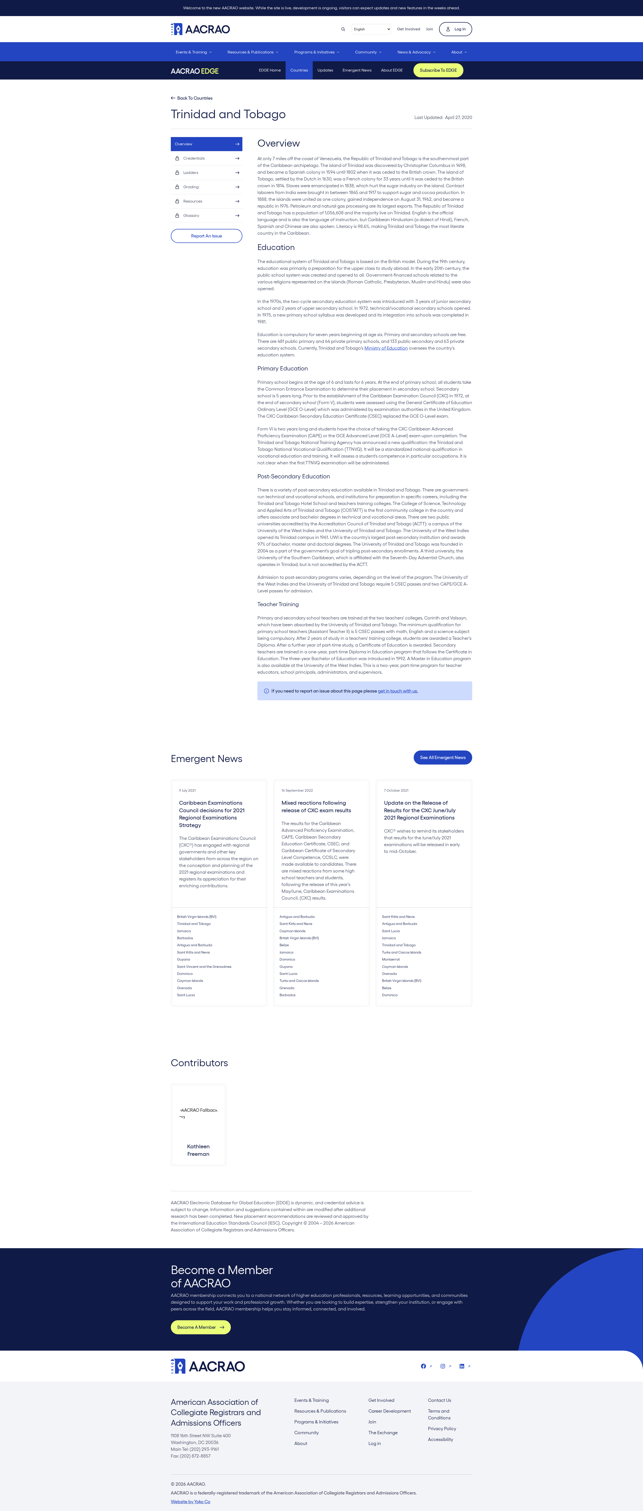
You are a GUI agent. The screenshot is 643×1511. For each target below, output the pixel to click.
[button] (206, 236)
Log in (460, 29)
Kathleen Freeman (198, 1150)
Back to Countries (194, 98)
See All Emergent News (443, 757)
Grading (191, 186)
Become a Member (196, 1327)
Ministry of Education (386, 348)
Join (429, 29)
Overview (183, 144)
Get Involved (408, 29)
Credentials (194, 158)
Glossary (191, 215)
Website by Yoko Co (190, 1501)
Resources (192, 201)
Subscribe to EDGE (438, 70)
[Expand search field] (343, 29)
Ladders (190, 172)
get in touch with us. (398, 691)
